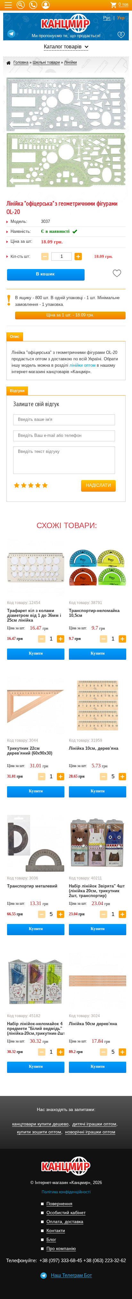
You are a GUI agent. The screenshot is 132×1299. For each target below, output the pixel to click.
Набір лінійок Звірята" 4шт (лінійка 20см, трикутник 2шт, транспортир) (97, 891)
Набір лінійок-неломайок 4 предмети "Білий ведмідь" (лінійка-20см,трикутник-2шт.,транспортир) (35, 1028)
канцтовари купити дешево (40, 1124)
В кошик (45, 274)
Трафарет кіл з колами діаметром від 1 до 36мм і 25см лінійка (34, 615)
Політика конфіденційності (66, 1192)
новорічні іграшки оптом (90, 1132)
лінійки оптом (82, 365)
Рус (107, 18)
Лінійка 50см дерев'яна (93, 1023)
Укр (121, 18)
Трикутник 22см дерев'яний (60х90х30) (29, 751)
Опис (15, 336)
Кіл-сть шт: (20, 256)
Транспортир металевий (32, 886)
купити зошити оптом (39, 1132)
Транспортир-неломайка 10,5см (94, 613)
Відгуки (17, 390)
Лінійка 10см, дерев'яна (93, 748)
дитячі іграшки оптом (94, 1124)
